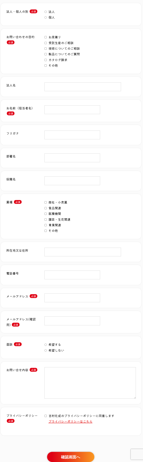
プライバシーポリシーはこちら (70, 421)
